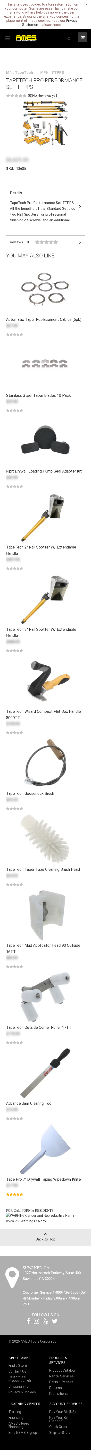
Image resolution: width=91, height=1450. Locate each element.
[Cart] (82, 37)
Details (42, 206)
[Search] (69, 38)
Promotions (58, 1394)
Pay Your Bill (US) (62, 1412)
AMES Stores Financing (18, 1425)
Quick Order (58, 1427)
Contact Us (17, 1371)
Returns (55, 1388)
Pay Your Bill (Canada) (58, 1419)
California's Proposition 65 (19, 1378)
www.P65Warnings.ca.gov (26, 1221)
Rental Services (61, 1376)
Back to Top (45, 1239)
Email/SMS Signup (22, 1433)
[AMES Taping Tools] (26, 37)
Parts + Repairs (61, 1382)
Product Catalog (62, 1370)
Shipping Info (18, 1386)
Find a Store (17, 1365)
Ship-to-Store (60, 1433)
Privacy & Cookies (22, 1392)
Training (14, 1412)
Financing (15, 1418)
